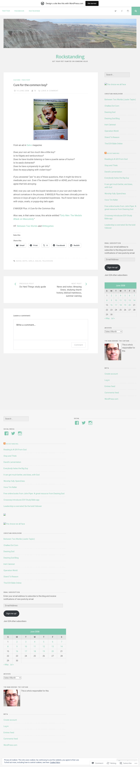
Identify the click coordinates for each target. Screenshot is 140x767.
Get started (92, 3)
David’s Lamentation (113, 172)
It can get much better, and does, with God (22, 475)
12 (125, 300)
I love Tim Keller (111, 200)
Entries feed (110, 386)
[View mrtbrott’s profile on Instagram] (20, 433)
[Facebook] (122, 11)
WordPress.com (111, 399)
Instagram (34, 11)
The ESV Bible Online (113, 143)
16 (111, 305)
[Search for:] (117, 75)
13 (130, 300)
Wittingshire (48, 226)
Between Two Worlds (27, 226)
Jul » (113, 318)
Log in (107, 380)
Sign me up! (112, 267)
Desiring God (110, 112)
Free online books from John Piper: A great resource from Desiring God (34, 493)
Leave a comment (49, 91)
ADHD (18, 261)
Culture (16, 80)
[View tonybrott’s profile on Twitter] (13, 433)
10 (116, 300)
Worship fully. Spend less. (115, 193)
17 (116, 305)
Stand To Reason (112, 137)
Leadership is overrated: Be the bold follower (23, 506)
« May (107, 318)
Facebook (19, 11)
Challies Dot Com (112, 106)
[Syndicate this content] (106, 153)
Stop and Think (111, 165)
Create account (111, 374)
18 (120, 305)
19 (125, 305)
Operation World (112, 131)
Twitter (6, 11)
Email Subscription (113, 243)
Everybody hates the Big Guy (117, 178)
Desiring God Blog (112, 118)
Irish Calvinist (110, 125)
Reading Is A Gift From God (116, 159)
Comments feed (112, 393)
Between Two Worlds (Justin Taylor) (120, 99)
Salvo (29, 145)
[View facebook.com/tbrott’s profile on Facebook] (77, 423)
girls (31, 261)
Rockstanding (70, 56)
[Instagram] (128, 11)
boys (25, 261)
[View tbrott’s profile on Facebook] (6, 433)
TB (35, 91)
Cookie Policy (55, 762)
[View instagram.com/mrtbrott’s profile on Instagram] (90, 423)
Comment (78, 345)
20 (130, 305)
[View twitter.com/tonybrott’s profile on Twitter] (83, 423)
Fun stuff (26, 80)
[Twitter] (115, 11)
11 (120, 300)
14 (134, 300)
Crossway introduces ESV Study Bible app (21, 500)
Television (47, 261)
